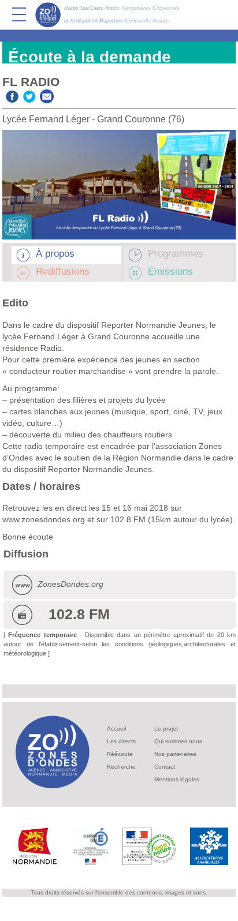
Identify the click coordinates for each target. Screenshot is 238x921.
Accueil (116, 728)
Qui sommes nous (178, 741)
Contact (164, 766)
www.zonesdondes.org (43, 519)
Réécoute (120, 754)
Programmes (175, 253)
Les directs (121, 741)
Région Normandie (147, 457)
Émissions (170, 271)
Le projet (166, 728)
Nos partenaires (175, 754)
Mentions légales (176, 779)
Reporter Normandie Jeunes (100, 469)
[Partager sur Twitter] (29, 95)
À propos (55, 253)
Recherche (121, 766)
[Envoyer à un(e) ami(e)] (47, 95)
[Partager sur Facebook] (12, 95)
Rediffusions (63, 271)
